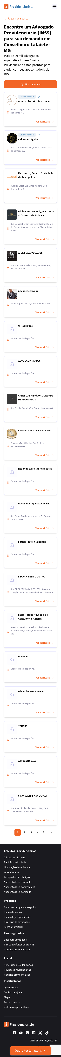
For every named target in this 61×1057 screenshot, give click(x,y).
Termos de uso (12, 1002)
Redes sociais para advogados (20, 907)
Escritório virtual (13, 926)
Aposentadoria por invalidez (19, 887)
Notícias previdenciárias (17, 949)
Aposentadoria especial (17, 882)
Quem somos (11, 987)
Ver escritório (42, 121)
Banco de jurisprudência (17, 917)
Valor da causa (12, 872)
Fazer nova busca (18, 18)
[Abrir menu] (54, 6)
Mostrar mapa (33, 84)
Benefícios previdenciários (18, 964)
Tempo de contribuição (17, 877)
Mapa (7, 997)
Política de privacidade (16, 1007)
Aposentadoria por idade (17, 891)
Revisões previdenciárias (17, 969)
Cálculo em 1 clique (14, 857)
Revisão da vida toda (15, 862)
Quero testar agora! (28, 1050)
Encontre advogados (15, 939)
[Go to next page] (50, 832)
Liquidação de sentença (17, 867)
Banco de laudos (13, 912)
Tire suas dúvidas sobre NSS (19, 944)
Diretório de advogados (17, 922)
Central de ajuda (13, 992)
